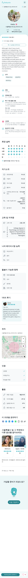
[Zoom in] (23, 338)
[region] (14, 347)
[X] (6, 421)
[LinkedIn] (9, 421)
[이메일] (22, 421)
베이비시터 (5, 460)
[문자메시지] (18, 421)
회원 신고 (5, 470)
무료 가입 (11, 470)
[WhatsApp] (15, 421)
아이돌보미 (12, 460)
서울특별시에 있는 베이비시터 (14, 26)
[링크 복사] (25, 421)
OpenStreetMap (19, 356)
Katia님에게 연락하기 (10, 574)
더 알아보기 (12, 105)
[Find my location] (23, 346)
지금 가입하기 (14, 502)
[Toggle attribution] (24, 357)
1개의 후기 (11, 37)
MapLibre (12, 356)
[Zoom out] (23, 341)
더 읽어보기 (5, 71)
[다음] (25, 446)
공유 (24, 7)
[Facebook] (3, 421)
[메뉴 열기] (24, 2)
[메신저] (12, 421)
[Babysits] (6, 2)
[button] (12, 311)
